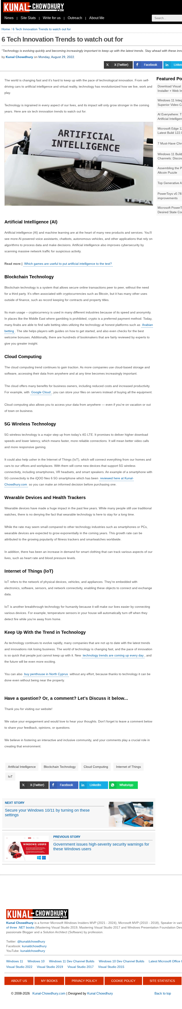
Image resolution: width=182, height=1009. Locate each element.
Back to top (162, 993)
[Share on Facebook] (148, 67)
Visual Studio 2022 (19, 967)
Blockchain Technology (60, 766)
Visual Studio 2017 (80, 967)
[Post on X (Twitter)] (119, 67)
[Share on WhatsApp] (123, 788)
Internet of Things (128, 766)
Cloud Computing (96, 766)
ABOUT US (19, 981)
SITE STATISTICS (162, 981)
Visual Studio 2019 (50, 967)
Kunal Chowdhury (100, 993)
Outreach (75, 18)
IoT (10, 776)
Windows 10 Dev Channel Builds (121, 961)
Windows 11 (14, 961)
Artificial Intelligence (22, 766)
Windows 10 (36, 961)
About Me (96, 18)
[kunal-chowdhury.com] (34, 11)
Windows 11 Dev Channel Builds (71, 961)
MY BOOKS (49, 981)
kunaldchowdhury (34, 946)
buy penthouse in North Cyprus (46, 674)
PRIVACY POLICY (84, 981)
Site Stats (28, 18)
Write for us (52, 18)
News (9, 18)
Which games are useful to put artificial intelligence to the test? (68, 263)
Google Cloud (41, 392)
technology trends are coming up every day (113, 655)
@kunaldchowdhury (31, 941)
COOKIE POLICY (123, 981)
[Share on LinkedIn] (94, 788)
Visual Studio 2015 (111, 967)
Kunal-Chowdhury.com (48, 993)
